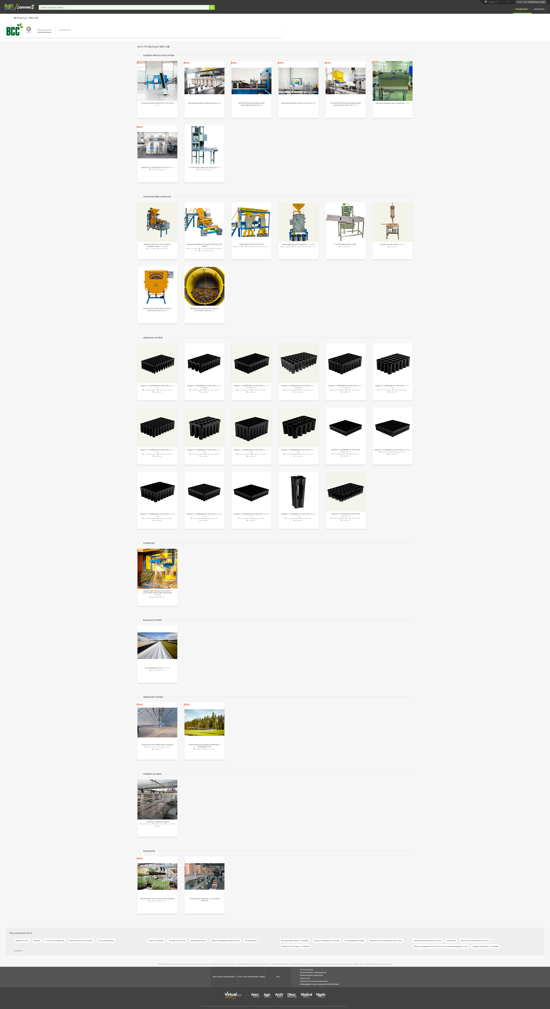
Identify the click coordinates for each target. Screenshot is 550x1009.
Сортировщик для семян (354, 941)
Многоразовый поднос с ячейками (295, 941)
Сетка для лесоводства (54, 941)
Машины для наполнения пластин (475, 941)
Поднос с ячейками (156, 941)
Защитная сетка (21, 941)
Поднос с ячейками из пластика (326, 941)
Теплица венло (251, 941)
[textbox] (124, 7)
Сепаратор (451, 941)
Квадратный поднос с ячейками (485, 946)
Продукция (521, 9)
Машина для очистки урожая (81, 941)
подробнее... (18, 950)
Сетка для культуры (106, 941)
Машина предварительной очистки (225, 941)
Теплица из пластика (177, 941)
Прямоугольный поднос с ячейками (295, 946)
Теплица (36, 941)
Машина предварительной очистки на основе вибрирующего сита (441, 946)
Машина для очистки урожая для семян (386, 941)
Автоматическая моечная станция (428, 941)
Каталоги (539, 9)
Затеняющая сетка (198, 941)
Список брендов (306, 970)
